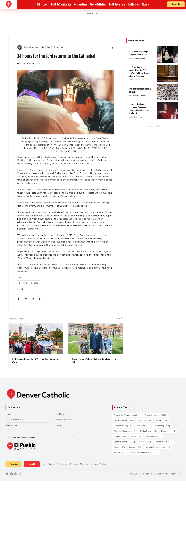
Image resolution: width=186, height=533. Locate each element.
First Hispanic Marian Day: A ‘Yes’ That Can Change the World (35, 361)
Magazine (169, 431)
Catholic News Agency (158, 447)
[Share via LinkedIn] (33, 298)
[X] (11, 473)
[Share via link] (40, 298)
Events (146, 441)
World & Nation (63, 420)
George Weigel (124, 420)
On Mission (61, 414)
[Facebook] (7, 473)
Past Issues (62, 464)
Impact (136, 447)
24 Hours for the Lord (28, 282)
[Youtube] (20, 473)
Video (59, 425)
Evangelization (124, 425)
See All (119, 318)
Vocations (145, 420)
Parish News (149, 431)
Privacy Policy (99, 464)
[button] (146, 4)
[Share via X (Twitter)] (25, 298)
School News (164, 441)
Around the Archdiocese (128, 414)
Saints (136, 436)
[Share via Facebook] (18, 298)
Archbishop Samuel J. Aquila (144, 452)
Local (20, 289)
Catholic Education (125, 431)
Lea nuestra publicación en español (21, 437)
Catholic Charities (125, 441)
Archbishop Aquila (156, 414)
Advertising (48, 464)
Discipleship (163, 425)
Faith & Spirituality (15, 420)
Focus (120, 452)
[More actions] (112, 47)
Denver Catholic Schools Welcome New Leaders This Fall (94, 361)
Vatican (121, 436)
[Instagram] (15, 473)
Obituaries (85, 464)
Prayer (162, 420)
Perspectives (12, 425)
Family (120, 447)
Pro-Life (144, 425)
